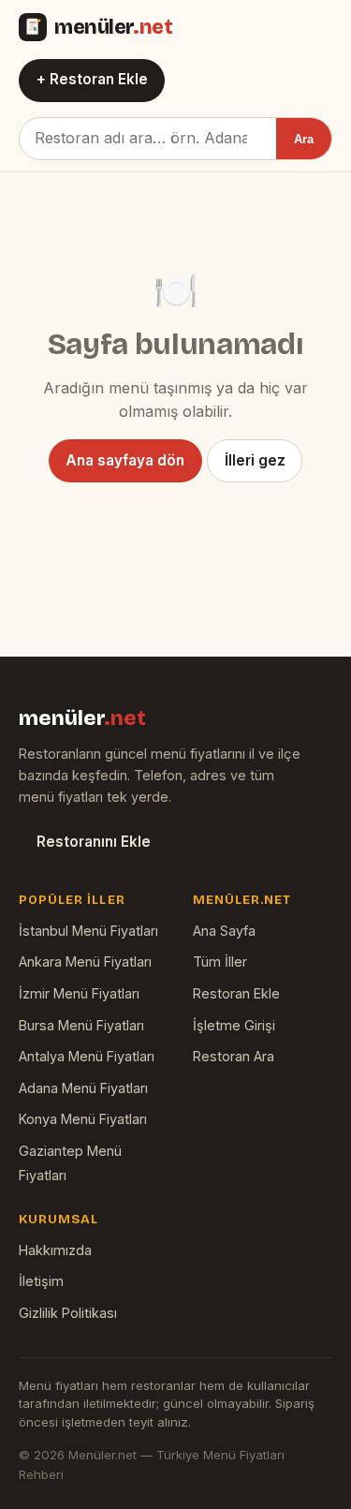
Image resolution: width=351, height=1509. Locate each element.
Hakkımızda (55, 1250)
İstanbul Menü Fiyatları (88, 931)
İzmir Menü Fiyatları (79, 993)
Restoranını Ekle (94, 842)
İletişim (41, 1281)
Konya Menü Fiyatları (83, 1119)
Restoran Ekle (236, 993)
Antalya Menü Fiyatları (86, 1056)
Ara (304, 139)
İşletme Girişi (234, 1025)
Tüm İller (220, 961)
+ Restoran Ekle (92, 79)
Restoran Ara (233, 1056)
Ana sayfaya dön (125, 460)
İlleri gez (255, 460)
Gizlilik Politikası (68, 1313)
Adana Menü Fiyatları (83, 1088)
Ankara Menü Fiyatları (85, 961)
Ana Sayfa (224, 931)
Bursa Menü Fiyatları (81, 1025)
